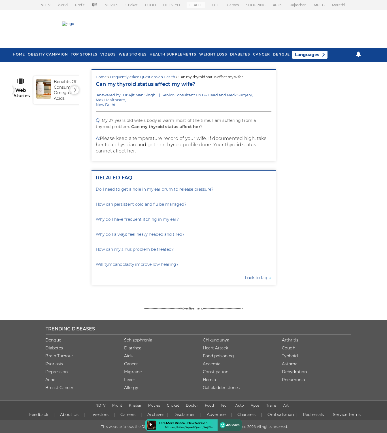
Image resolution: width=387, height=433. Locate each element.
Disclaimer (184, 414)
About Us (69, 414)
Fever (129, 379)
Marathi (338, 5)
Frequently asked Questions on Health (142, 77)
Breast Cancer (59, 387)
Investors (99, 414)
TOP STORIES (84, 54)
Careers (127, 414)
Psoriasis (54, 363)
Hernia (209, 379)
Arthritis (290, 340)
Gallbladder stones (221, 387)
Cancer (261, 54)
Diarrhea (132, 348)
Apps (255, 405)
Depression (56, 371)
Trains (271, 405)
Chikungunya (216, 340)
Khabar (135, 405)
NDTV (45, 5)
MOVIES (111, 5)
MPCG (319, 5)
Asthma (289, 363)
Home (101, 77)
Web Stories (133, 54)
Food (209, 405)
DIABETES (240, 54)
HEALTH (196, 5)
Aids (128, 355)
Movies (154, 405)
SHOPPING (255, 5)
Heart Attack (215, 348)
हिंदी (94, 5)
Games (233, 5)
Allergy (131, 387)
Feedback (38, 414)
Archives (155, 414)
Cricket (132, 5)
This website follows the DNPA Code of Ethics (139, 426)
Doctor (192, 405)
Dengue (281, 54)
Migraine (133, 371)
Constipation (215, 371)
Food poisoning (218, 355)
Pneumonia (293, 379)
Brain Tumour (59, 355)
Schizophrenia (138, 340)
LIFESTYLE (172, 5)
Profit (80, 5)
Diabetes (54, 348)
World (63, 5)
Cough (288, 348)
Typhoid (290, 355)
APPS (277, 5)
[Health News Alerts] (358, 54)
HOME (19, 54)
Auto (239, 405)
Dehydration (294, 371)
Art (286, 405)
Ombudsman (280, 414)
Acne (50, 379)
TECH (215, 5)
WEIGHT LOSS (213, 54)
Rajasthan (298, 5)
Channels (246, 414)
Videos (108, 54)
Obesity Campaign (48, 54)
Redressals (313, 414)
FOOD (150, 5)
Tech (225, 405)
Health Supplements (173, 54)
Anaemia (211, 363)
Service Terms (347, 414)
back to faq (257, 277)
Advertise (216, 414)
